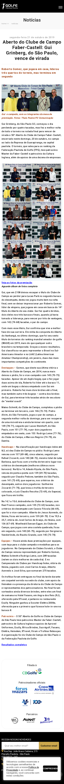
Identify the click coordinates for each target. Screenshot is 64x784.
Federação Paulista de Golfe (18, 6)
